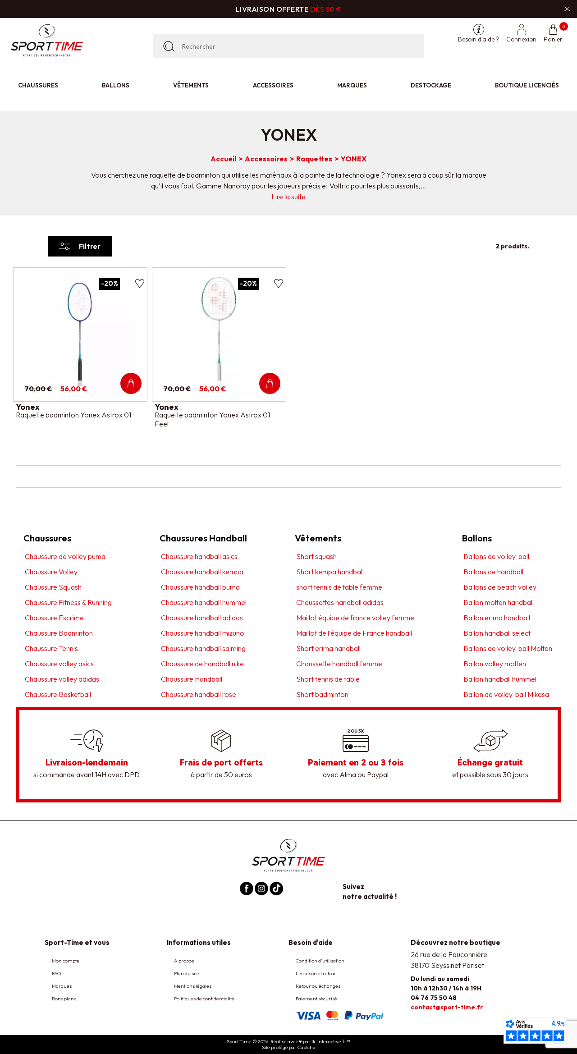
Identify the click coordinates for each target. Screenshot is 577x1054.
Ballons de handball (493, 571)
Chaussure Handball (191, 678)
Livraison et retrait (316, 973)
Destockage (431, 85)
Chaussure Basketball (58, 694)
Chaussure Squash (53, 586)
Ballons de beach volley (499, 586)
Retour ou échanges (318, 986)
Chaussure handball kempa (202, 571)
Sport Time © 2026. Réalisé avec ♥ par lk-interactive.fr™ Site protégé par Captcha (288, 1044)
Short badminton (322, 694)
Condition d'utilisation (320, 961)
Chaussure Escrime (54, 617)
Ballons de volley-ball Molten (507, 648)
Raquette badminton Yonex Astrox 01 (73, 414)
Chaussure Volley (51, 571)
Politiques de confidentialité (204, 998)
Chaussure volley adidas (62, 678)
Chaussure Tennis (51, 648)
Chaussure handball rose (198, 694)
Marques (352, 85)
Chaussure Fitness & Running (68, 602)
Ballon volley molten (494, 663)
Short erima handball (328, 648)
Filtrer (90, 246)
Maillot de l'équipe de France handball (354, 632)
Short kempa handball (330, 571)
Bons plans (64, 998)
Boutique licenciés (527, 85)
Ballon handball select (497, 632)
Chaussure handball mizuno (202, 632)
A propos (184, 961)
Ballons (115, 85)
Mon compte (65, 961)
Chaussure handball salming (203, 648)
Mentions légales (192, 986)
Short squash (316, 556)
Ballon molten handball (498, 602)
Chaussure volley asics (59, 663)
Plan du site (186, 973)
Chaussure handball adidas (202, 617)
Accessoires (273, 85)
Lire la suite (288, 196)
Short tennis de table (328, 678)
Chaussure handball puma (200, 586)
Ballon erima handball (496, 617)
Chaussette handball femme (339, 663)
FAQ (56, 973)
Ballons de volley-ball (496, 556)
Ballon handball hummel (499, 678)
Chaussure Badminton (59, 632)
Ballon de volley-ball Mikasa (506, 694)
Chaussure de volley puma (65, 556)
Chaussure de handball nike (202, 663)
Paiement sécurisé (316, 998)
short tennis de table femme (339, 586)
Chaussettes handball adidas (340, 602)
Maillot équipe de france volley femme (355, 617)
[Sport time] (288, 854)
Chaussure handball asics (199, 556)
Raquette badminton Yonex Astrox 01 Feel (212, 419)
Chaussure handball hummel (204, 602)
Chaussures (38, 85)
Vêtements (191, 85)
